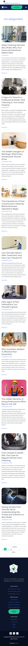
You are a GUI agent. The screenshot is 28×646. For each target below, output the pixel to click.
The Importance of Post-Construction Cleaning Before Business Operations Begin (13, 205)
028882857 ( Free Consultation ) (12, 3)
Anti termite (14, 599)
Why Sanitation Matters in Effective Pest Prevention (13, 352)
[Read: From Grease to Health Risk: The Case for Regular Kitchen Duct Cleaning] (14, 441)
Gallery (14, 624)
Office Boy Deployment (14, 607)
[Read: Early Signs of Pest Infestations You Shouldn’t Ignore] (14, 292)
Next (14, 552)
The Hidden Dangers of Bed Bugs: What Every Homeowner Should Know (13, 155)
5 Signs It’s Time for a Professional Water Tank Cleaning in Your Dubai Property (13, 101)
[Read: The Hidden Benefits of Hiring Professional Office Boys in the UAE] (14, 387)
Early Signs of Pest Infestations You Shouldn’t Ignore (10, 304)
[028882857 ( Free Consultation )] (4, 1)
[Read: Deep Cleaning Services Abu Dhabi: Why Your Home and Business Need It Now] (14, 34)
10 (11, 549)
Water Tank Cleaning (14, 604)
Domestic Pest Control (14, 589)
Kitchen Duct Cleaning (14, 602)
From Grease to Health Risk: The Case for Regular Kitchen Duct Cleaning (12, 456)
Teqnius (16, 643)
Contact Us (14, 622)
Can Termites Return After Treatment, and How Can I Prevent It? (12, 255)
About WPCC (14, 619)
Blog (14, 626)
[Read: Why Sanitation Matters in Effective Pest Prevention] (14, 339)
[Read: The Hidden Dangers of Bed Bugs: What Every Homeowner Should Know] (14, 140)
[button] (26, 7)
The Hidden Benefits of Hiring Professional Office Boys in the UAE (14, 401)
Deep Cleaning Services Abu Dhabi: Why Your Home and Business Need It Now (13, 49)
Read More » (5, 73)
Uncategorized (5, 55)
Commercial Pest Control (14, 591)
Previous (14, 546)
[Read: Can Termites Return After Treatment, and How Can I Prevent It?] (14, 243)
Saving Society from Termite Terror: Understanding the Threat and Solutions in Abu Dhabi (13, 512)
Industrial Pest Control (14, 594)
